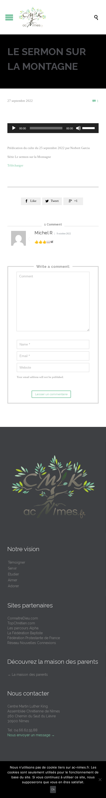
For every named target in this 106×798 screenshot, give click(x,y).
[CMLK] (55, 17)
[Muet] (78, 128)
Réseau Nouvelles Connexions (31, 643)
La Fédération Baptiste (25, 633)
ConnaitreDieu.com (22, 618)
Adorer (13, 586)
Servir (12, 568)
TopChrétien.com (21, 623)
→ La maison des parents (27, 675)
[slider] (89, 127)
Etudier (13, 574)
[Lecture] (13, 128)
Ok (53, 789)
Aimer (12, 580)
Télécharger (15, 165)
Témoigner (16, 562)
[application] (53, 128)
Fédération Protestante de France (33, 638)
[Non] (99, 779)
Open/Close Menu (9, 17)
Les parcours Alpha (22, 628)
